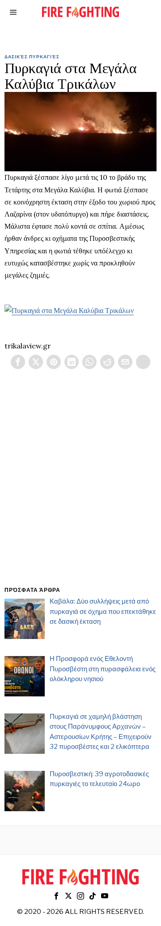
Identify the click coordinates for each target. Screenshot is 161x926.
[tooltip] (18, 362)
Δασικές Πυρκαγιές (31, 56)
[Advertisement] (80, 488)
